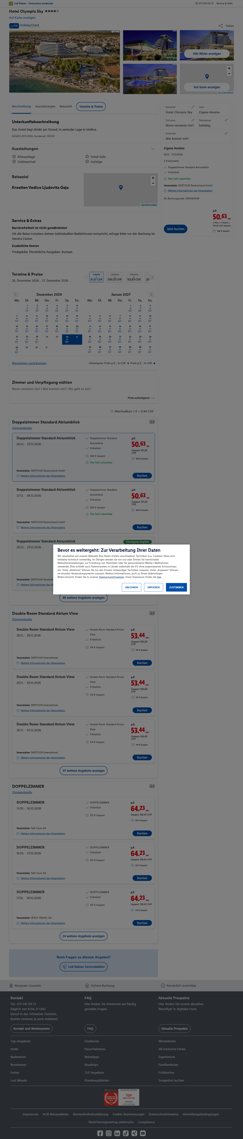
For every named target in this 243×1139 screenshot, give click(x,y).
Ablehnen (131, 587)
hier (159, 577)
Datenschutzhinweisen (111, 577)
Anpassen (153, 587)
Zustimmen (176, 587)
